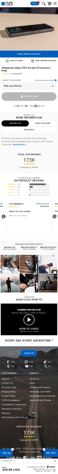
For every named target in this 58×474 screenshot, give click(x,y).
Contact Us (7, 383)
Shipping (5, 413)
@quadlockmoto (29, 247)
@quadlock (9, 247)
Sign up (6, 453)
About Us (34, 379)
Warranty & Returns (11, 409)
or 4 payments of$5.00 (36, 467)
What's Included (43, 123)
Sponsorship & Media (40, 400)
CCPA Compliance (10, 400)
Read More (19, 145)
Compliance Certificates (13, 405)
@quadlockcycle (48, 247)
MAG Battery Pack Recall (14, 418)
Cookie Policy (8, 396)
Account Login (8, 387)
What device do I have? (44, 80)
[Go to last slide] (3, 216)
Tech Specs (29, 130)
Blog (32, 383)
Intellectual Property (40, 387)
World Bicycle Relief (40, 392)
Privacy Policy (8, 392)
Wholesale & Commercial (42, 396)
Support (5, 379)
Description (15, 123)
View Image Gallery (29, 54)
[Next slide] (54, 216)
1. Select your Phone (11, 80)
